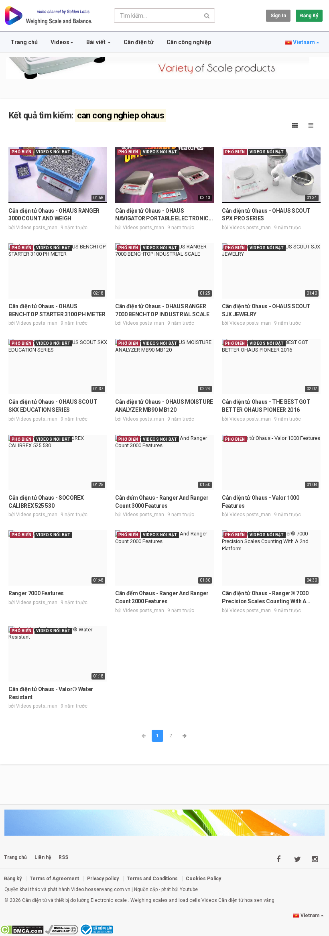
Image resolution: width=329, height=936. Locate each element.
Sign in (278, 15)
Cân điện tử (139, 42)
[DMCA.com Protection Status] (22, 929)
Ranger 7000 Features (36, 593)
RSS (63, 857)
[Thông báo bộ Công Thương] (96, 929)
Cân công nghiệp (189, 42)
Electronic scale (109, 900)
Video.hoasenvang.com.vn (100, 889)
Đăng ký (309, 15)
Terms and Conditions (152, 878)
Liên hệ (43, 857)
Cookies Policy (203, 878)
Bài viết (96, 42)
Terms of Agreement (54, 878)
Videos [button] (60, 42)
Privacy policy (103, 878)
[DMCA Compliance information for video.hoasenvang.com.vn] (61, 929)
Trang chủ (24, 42)
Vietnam (304, 42)
